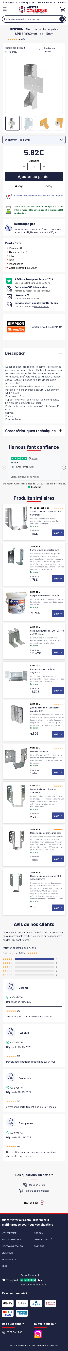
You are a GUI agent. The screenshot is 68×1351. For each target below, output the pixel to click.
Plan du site (9, 1259)
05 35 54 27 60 (41, 306)
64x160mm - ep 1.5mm (18, 139)
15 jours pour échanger (37, 1190)
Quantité (34, 160)
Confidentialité (43, 1239)
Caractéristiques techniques (30, 430)
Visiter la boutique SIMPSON (47, 326)
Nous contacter (11, 1239)
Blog (4, 1265)
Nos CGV (38, 1233)
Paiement (39, 1246)
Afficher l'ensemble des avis (19, 947)
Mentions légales (12, 1246)
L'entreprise (9, 1233)
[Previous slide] (10, 123)
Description (15, 353)
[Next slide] (57, 123)
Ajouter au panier (34, 176)
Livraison (7, 1252)
